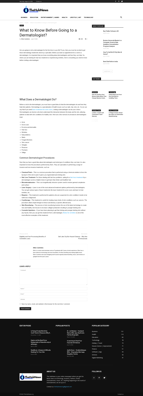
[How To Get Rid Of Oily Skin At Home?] (97, 54)
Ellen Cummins (25, 39)
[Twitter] (122, 1)
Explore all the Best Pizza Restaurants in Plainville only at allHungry (41, 342)
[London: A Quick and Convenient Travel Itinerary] (99, 106)
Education (34, 17)
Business (24, 17)
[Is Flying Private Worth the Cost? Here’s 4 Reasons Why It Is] (24, 333)
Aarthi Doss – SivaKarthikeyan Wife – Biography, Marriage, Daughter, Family (76, 352)
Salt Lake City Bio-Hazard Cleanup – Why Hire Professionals (72, 238)
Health (64, 17)
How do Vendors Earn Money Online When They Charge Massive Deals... (99, 96)
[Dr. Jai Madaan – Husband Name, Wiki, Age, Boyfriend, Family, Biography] (60, 333)
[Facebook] (115, 1)
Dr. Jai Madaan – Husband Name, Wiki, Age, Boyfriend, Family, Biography (75, 333)
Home (21, 23)
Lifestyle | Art (75, 17)
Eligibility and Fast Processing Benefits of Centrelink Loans (33, 238)
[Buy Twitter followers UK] (97, 33)
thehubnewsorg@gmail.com (63, 387)
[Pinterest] (118, 1)
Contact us (38, 1)
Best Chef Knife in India (110, 61)
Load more (107, 71)
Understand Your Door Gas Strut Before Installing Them (115, 96)
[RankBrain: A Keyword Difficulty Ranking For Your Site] (24, 352)
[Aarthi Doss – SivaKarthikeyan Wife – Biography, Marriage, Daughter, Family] (60, 352)
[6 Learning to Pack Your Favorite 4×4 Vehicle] (60, 343)
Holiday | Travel (96, 110)
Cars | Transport (113, 110)
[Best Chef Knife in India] (97, 64)
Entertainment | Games (50, 17)
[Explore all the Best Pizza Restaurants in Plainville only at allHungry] (24, 342)
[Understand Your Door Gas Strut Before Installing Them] (116, 88)
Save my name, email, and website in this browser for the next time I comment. (46, 304)
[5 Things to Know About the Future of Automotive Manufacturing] (116, 106)
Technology (88, 17)
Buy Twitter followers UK (111, 31)
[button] (121, 17)
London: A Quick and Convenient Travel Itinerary (98, 114)
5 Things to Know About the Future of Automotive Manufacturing (116, 114)
